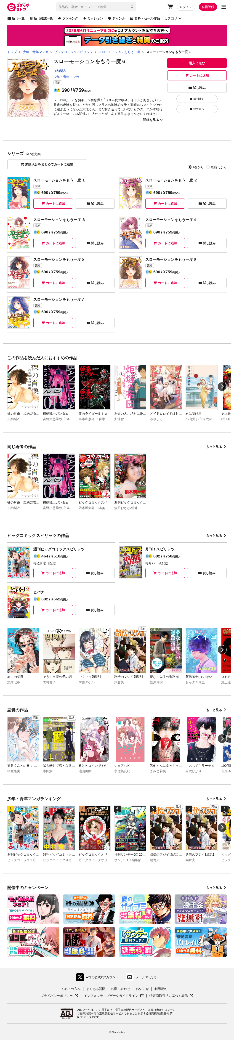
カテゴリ (171, 18)
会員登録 (208, 7)
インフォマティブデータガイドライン (111, 996)
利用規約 (160, 989)
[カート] (170, 7)
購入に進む (197, 63)
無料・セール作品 (147, 18)
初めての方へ (70, 989)
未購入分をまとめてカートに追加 (49, 164)
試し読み (199, 88)
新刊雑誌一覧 (43, 18)
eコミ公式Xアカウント (98, 978)
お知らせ (142, 989)
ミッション (95, 18)
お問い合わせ (120, 989)
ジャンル (118, 18)
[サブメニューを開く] (224, 7)
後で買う (198, 109)
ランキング (70, 18)
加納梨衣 (59, 71)
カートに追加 (199, 75)
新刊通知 (198, 99)
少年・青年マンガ (66, 77)
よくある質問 (95, 989)
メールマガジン (147, 977)
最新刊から (219, 167)
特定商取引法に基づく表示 (171, 996)
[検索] (132, 6)
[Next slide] (222, 386)
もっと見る (214, 446)
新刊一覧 (18, 18)
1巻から (198, 167)
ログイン (186, 7)
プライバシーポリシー (59, 996)
